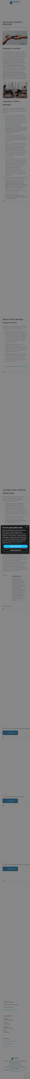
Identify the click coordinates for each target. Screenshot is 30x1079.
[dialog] (15, 539)
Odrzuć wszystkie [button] (15, 550)
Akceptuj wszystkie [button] (15, 546)
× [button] (26, 527)
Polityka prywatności (17, 542)
